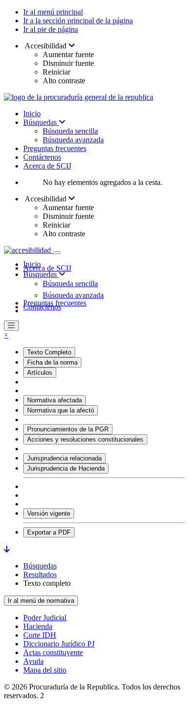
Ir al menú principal (53, 12)
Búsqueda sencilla (70, 131)
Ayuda (33, 661)
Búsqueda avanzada (73, 140)
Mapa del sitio (44, 670)
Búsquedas (41, 122)
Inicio (32, 113)
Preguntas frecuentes (54, 148)
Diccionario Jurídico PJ (58, 644)
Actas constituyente (53, 652)
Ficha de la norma (52, 362)
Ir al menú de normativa (41, 600)
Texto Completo (49, 352)
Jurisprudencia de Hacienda (66, 468)
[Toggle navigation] (57, 252)
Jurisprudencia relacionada (64, 458)
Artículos (39, 372)
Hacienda (37, 626)
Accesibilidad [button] (45, 46)
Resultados (40, 574)
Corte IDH (39, 635)
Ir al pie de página (50, 29)
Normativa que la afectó (60, 410)
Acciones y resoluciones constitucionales (85, 439)
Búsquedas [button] (41, 274)
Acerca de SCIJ (47, 166)
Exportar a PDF (49, 532)
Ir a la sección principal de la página (78, 20)
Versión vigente (48, 513)
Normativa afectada (54, 400)
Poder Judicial (44, 617)
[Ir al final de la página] (7, 549)
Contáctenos (42, 157)
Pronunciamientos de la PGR (68, 429)
